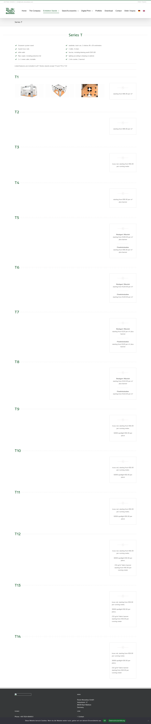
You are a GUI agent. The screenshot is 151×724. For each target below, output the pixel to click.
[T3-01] (29, 161)
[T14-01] (29, 650)
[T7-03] (90, 326)
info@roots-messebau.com (25, 2)
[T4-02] (59, 196)
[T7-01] (29, 326)
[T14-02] (59, 650)
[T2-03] (90, 125)
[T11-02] (59, 506)
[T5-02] (59, 231)
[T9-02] (59, 423)
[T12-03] (90, 548)
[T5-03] (90, 231)
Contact (81, 716)
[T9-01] (29, 423)
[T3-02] (59, 161)
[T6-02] (59, 281)
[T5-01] (29, 231)
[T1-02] (59, 90)
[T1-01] (29, 90)
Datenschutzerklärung (117, 720)
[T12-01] (29, 548)
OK (105, 720)
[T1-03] (90, 90)
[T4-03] (90, 196)
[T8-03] (90, 375)
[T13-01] (29, 599)
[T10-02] (59, 465)
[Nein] (148, 721)
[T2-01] (29, 125)
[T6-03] (90, 281)
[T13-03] (90, 599)
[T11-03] (90, 506)
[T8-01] (29, 375)
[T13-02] (59, 599)
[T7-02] (59, 326)
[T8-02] (59, 375)
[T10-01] (29, 465)
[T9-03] (90, 423)
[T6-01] (29, 281)
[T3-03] (90, 161)
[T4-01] (29, 196)
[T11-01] (29, 506)
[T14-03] (90, 650)
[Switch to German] (139, 10)
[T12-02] (59, 548)
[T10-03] (90, 465)
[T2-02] (59, 125)
